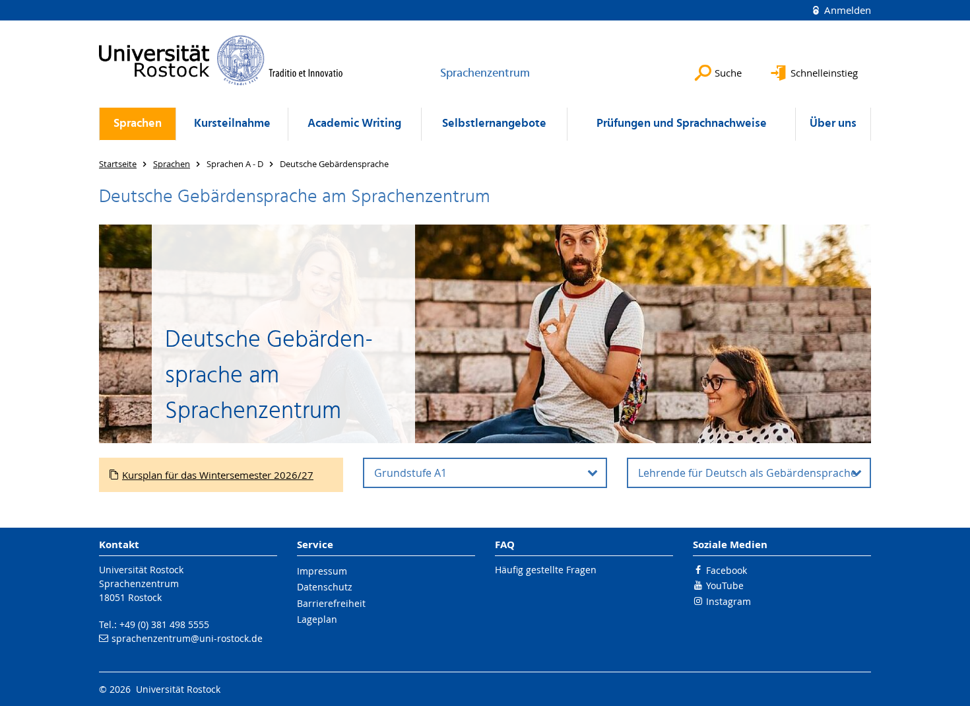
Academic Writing (354, 123)
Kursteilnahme (232, 123)
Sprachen (137, 123)
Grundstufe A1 (410, 473)
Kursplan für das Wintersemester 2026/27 (217, 474)
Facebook (726, 570)
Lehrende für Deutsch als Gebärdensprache (747, 473)
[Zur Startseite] (221, 60)
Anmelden (846, 10)
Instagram (728, 601)
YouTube (725, 585)
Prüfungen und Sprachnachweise (682, 123)
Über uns (833, 123)
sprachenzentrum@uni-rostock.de (187, 638)
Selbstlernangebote (494, 123)
